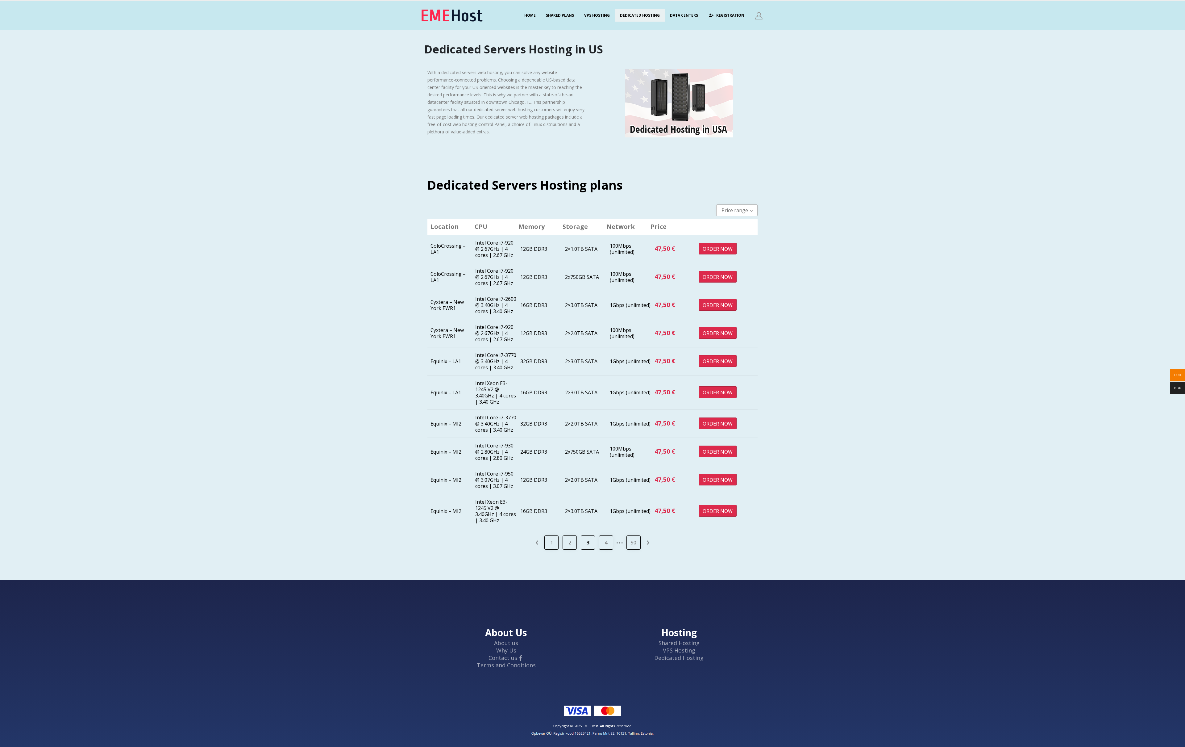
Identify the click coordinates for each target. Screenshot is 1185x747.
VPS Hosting (597, 15)
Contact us (503, 657)
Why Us (506, 650)
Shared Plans (560, 15)
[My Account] (759, 15)
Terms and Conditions (506, 665)
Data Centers (684, 15)
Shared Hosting (679, 643)
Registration (730, 15)
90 (633, 542)
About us (506, 643)
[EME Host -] (452, 15)
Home (530, 15)
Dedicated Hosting (640, 15)
